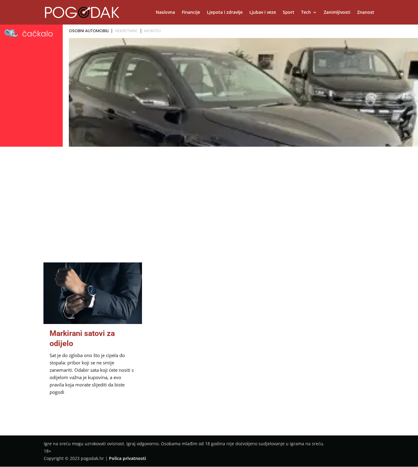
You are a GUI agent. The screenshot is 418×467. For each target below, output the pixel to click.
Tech (306, 12)
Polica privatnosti (127, 458)
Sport (288, 12)
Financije (191, 12)
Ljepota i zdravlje (225, 12)
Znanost (365, 12)
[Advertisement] (209, 195)
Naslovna (165, 12)
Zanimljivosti (337, 12)
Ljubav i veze (262, 12)
